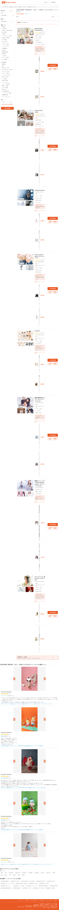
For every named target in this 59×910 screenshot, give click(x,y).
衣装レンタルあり (5, 76)
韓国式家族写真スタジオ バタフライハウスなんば (40, 399)
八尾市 (10, 875)
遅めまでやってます (6, 67)
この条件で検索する (7, 108)
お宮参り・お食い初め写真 (7, 30)
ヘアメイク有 (4, 82)
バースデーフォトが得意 (6, 93)
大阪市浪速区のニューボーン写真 (18, 885)
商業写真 (3, 53)
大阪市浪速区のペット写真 (26, 888)
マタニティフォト (5, 43)
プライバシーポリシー (49, 900)
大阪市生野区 (24, 872)
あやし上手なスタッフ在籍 (7, 69)
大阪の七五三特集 (54, 906)
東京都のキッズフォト (53, 905)
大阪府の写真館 (48, 903)
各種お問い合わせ (54, 907)
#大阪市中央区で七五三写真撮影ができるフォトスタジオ (29, 787)
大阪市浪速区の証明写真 (53, 885)
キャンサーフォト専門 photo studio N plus (40, 578)
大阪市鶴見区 (30, 872)
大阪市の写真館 (54, 903)
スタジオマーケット (21, 900)
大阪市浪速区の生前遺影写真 (43, 885)
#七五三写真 (43, 787)
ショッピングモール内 (6, 74)
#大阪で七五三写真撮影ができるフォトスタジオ (10, 787)
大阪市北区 (42, 872)
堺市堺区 (53, 872)
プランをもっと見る (41, 54)
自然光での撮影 (5, 80)
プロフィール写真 (5, 57)
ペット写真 (4, 55)
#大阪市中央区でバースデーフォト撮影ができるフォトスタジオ (33, 703)
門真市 (19, 875)
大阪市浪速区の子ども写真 (33, 883)
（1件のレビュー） (43, 260)
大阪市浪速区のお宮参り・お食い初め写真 (27, 881)
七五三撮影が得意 (5, 91)
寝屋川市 (14, 875)
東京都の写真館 (41, 903)
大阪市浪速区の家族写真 (5, 881)
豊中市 (2, 875)
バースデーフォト (5, 46)
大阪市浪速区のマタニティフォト (6, 885)
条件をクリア (12, 10)
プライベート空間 (5, 73)
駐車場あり (4, 64)
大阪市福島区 (11, 872)
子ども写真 (4, 39)
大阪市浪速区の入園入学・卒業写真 (21, 883)
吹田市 (6, 875)
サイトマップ (44, 907)
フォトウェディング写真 (6, 35)
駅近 (3, 65)
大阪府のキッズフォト (46, 906)
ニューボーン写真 (5, 44)
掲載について (43, 900)
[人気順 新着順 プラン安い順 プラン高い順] (55, 16)
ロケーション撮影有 (6, 84)
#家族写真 (41, 745)
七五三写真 (4, 28)
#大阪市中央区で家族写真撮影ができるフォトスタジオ (28, 745)
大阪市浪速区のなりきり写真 (43, 883)
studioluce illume (40, 190)
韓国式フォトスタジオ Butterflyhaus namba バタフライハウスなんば (40, 483)
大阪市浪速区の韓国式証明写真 (6, 888)
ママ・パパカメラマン (6, 96)
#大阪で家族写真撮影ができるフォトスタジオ (9, 745)
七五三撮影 (41, 904)
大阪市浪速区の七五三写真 (14, 881)
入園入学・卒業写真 (6, 37)
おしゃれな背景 (5, 87)
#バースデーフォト (49, 703)
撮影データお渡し (5, 85)
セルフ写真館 (4, 59)
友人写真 (3, 34)
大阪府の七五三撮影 (21, 906)
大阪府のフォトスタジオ (13, 6)
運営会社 (48, 907)
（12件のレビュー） (43, 114)
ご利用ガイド (28, 900)
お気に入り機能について (52, 657)
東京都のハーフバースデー (44, 905)
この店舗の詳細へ (50, 69)
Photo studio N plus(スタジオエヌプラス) (39, 256)
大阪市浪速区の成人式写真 (40, 881)
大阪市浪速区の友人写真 (51, 881)
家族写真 (3, 26)
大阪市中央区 (48, 872)
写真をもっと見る (21, 37)
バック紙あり (4, 78)
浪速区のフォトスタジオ (32, 6)
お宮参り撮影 (46, 904)
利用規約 (55, 900)
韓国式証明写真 (5, 52)
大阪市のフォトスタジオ (23, 6)
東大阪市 (23, 875)
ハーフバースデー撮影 (53, 904)
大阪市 (6, 872)
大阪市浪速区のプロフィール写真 (38, 888)
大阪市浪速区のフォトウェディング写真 (7, 883)
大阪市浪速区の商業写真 (16, 888)
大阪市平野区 (36, 872)
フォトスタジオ (5, 6)
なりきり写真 (4, 41)
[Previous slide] (19, 33)
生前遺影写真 (4, 48)
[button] (24, 37)
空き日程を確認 (53, 65)
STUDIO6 (37, 331)
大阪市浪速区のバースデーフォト (31, 885)
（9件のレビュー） (43, 333)
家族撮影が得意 (5, 94)
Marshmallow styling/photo (38, 29)
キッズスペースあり (6, 71)
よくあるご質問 (33, 900)
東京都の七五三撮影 (28, 905)
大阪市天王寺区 (17, 872)
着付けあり (4, 89)
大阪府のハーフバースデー (37, 906)
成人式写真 (4, 32)
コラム (38, 900)
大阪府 (2, 872)
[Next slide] (32, 33)
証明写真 (3, 50)
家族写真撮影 (36, 904)
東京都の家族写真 (36, 905)
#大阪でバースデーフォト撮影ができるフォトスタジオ (11, 703)
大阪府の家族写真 (29, 906)
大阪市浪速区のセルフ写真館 (50, 888)
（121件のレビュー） (43, 32)
